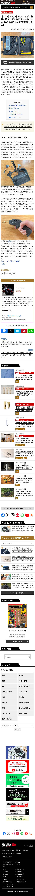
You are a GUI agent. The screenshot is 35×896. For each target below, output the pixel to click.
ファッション (19, 458)
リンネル (5, 871)
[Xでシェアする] (11, 331)
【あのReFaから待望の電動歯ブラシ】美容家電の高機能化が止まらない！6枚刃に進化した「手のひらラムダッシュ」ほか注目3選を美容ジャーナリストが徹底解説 (24, 427)
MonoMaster (20, 879)
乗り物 (21, 697)
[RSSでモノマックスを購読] (30, 834)
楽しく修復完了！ (15, 117)
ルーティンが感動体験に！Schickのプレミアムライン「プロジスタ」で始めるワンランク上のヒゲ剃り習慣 (24, 468)
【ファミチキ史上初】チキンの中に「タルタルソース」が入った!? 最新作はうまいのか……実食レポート (17, 355)
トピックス (6, 713)
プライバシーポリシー (8, 853)
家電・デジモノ (20, 429)
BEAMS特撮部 (24, 702)
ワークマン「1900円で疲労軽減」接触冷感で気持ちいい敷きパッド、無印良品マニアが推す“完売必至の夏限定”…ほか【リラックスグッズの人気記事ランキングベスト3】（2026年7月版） (18, 127)
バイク (10, 241)
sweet (18, 864)
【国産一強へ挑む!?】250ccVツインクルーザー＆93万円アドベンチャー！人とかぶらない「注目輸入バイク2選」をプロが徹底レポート (23, 586)
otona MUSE (20, 874)
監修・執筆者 (7, 719)
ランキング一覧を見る (17, 593)
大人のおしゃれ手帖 (8, 865)
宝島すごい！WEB (21, 882)
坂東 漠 (18, 291)
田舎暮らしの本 (7, 882)
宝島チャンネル (7, 862)
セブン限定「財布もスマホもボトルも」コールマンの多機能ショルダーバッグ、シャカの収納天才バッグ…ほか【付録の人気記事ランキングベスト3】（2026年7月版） (23, 550)
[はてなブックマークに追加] (17, 331)
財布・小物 (23, 681)
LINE (31, 330)
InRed (18, 862)
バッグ (21, 675)
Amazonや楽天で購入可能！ (18, 105)
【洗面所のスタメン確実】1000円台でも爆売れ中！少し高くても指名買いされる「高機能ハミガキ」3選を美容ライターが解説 (24, 410)
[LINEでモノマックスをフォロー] (22, 516)
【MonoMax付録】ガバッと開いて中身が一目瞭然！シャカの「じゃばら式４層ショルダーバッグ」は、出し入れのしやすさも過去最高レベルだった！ (23, 528)
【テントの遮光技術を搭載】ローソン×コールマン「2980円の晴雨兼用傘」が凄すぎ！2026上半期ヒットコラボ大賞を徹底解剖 (24, 455)
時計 (3, 681)
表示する (17, 729)
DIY (2, 273)
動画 (3, 708)
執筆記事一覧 (6, 311)
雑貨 (31, 7)
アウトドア (23, 691)
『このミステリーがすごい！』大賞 (8, 885)
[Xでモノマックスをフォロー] (8, 516)
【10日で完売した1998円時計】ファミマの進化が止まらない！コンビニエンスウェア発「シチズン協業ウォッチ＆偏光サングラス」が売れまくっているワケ (22, 577)
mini (4, 869)
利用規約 (18, 853)
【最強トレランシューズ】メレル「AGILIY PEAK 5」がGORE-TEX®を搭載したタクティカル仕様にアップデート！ (17, 344)
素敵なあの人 (20, 869)
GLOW (5, 876)
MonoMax (19, 876)
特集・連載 (23, 713)
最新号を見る (17, 641)
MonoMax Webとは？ (8, 850)
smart (5, 879)
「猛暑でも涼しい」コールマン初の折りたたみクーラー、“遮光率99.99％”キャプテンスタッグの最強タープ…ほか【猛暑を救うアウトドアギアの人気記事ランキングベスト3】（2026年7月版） (23, 568)
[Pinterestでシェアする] (24, 331)
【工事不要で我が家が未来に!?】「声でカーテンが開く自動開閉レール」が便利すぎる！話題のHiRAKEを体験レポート (24, 441)
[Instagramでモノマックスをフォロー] (12, 516)
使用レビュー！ (14, 111)
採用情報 (25, 850)
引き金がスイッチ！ (15, 114)
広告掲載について (7, 856)
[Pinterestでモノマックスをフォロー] (17, 516)
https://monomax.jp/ (14, 316)
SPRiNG (5, 874)
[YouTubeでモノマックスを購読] (27, 516)
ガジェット (8, 273)
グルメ (17, 485)
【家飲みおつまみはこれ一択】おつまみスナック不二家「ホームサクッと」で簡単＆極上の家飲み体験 (24, 481)
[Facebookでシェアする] (4, 331)
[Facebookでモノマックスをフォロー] (3, 516)
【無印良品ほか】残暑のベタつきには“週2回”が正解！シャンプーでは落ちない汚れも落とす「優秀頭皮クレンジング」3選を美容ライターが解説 (24, 395)
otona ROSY (20, 871)
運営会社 (18, 850)
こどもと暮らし (24, 708)
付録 (3, 675)
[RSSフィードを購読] (32, 516)
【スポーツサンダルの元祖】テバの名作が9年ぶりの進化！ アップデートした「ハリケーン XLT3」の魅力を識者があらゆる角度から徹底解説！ (24, 495)
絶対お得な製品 (14, 108)
